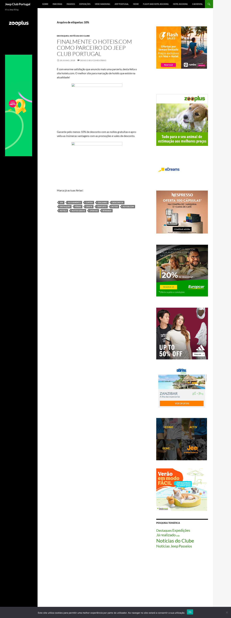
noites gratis (78, 210)
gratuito (102, 206)
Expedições (84, 4)
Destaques (63, 36)
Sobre (45, 4)
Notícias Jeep (167, 546)
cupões (89, 202)
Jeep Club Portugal (17, 4)
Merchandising (102, 4)
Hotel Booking (180, 4)
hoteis (114, 206)
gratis (89, 206)
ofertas (94, 210)
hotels (63, 210)
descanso (102, 202)
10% (61, 202)
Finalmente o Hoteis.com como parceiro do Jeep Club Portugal (94, 47)
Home (136, 4)
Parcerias (57, 4)
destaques (65, 206)
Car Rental (197, 4)
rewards (106, 210)
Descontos (117, 202)
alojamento (74, 202)
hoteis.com (128, 206)
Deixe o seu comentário (93, 60)
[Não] (226, 612)
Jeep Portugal (121, 4)
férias (78, 206)
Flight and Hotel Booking (156, 4)
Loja (178, 535)
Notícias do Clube (80, 36)
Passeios (71, 4)
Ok (190, 612)
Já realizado (166, 535)
